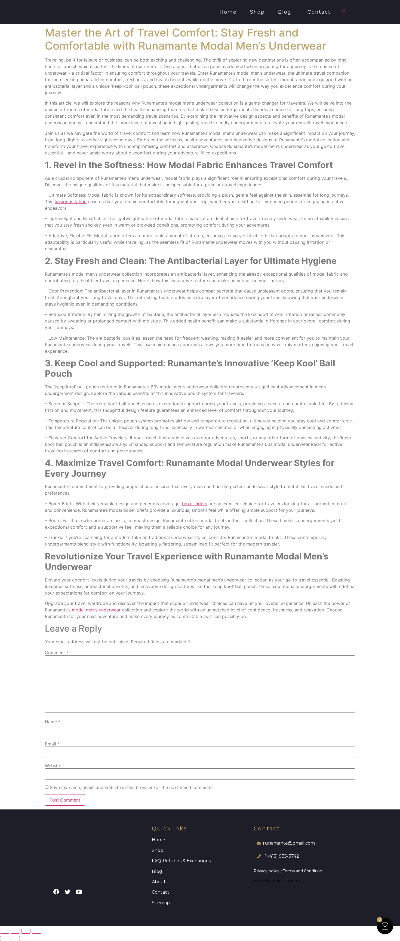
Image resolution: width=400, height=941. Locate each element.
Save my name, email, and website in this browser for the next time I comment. (131, 787)
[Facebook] (56, 892)
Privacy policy (266, 871)
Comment (57, 652)
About (159, 881)
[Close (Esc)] (36, 931)
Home (228, 12)
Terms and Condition (302, 871)
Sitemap (161, 902)
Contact (319, 12)
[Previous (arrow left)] (4, 938)
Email (52, 744)
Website (53, 765)
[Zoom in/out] (4, 931)
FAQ (156, 860)
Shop (257, 12)
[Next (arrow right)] (15, 938)
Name (52, 722)
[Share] (25, 931)
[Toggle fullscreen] (15, 931)
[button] (286, 12)
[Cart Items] (345, 12)
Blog (284, 12)
